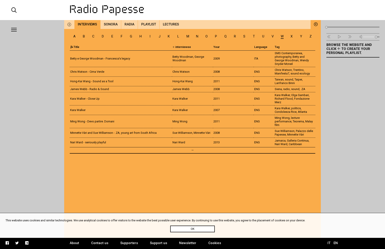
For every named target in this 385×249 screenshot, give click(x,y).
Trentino (298, 70)
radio (286, 89)
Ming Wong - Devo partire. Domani (92, 121)
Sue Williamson (285, 131)
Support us (158, 243)
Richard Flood (284, 98)
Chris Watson (283, 70)
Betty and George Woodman (290, 58)
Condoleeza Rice (286, 111)
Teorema (298, 121)
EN (336, 243)
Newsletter (187, 243)
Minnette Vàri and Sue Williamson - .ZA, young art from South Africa (113, 132)
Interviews (87, 24)
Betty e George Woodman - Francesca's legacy (100, 58)
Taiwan (279, 79)
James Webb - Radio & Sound (89, 89)
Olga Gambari (300, 95)
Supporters (129, 243)
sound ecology (300, 73)
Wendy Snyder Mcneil (292, 62)
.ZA (303, 89)
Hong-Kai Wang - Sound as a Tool (91, 81)
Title (76, 47)
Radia (129, 24)
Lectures (171, 24)
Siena (278, 89)
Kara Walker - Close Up (85, 98)
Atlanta (302, 111)
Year (216, 47)
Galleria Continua (298, 140)
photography (283, 56)
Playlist (148, 24)
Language (260, 47)
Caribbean (295, 144)
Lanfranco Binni (285, 83)
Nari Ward (281, 144)
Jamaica (280, 140)
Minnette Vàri (295, 134)
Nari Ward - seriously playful (88, 142)
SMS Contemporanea (288, 53)
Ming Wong (282, 117)
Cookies (214, 243)
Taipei (298, 79)
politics (296, 108)
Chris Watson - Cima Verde (87, 71)
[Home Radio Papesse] (192, 10)
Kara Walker (282, 95)
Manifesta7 (282, 73)
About (74, 243)
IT (329, 243)
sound (289, 79)
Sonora (111, 24)
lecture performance (287, 119)
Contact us (99, 243)
